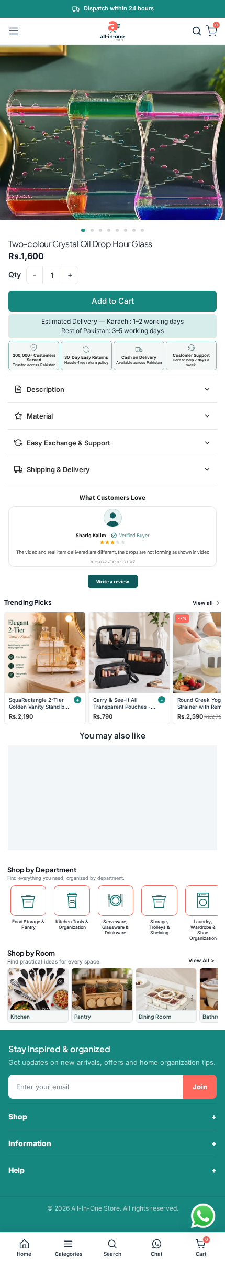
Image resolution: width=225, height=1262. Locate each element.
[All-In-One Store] (112, 31)
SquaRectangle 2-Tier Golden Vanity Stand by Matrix (38, 703)
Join (200, 1087)
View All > (201, 960)
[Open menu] (13, 31)
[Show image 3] (100, 230)
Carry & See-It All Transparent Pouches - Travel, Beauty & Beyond (122, 703)
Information (29, 1143)
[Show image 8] (142, 230)
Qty (14, 275)
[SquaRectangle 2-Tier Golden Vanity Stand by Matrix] (45, 652)
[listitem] (38, 995)
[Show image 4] (108, 230)
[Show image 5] (117, 230)
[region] (112, 537)
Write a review (112, 581)
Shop (17, 1116)
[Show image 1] (83, 230)
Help (16, 1169)
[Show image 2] (92, 230)
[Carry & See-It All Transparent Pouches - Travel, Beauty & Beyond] (129, 652)
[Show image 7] (134, 230)
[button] (196, 31)
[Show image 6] (125, 230)
